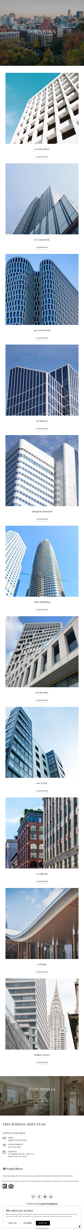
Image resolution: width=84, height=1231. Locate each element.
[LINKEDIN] (51, 1197)
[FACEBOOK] (39, 1197)
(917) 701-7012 (14, 1147)
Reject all (13, 1223)
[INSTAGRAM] (33, 1197)
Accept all (43, 1223)
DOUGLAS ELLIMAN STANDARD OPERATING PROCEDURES (48, 1176)
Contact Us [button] (42, 1101)
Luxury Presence (48, 1204)
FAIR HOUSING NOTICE (12, 1176)
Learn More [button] (42, 157)
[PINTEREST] (45, 1197)
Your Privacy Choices (42, 1228)
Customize (28, 1223)
